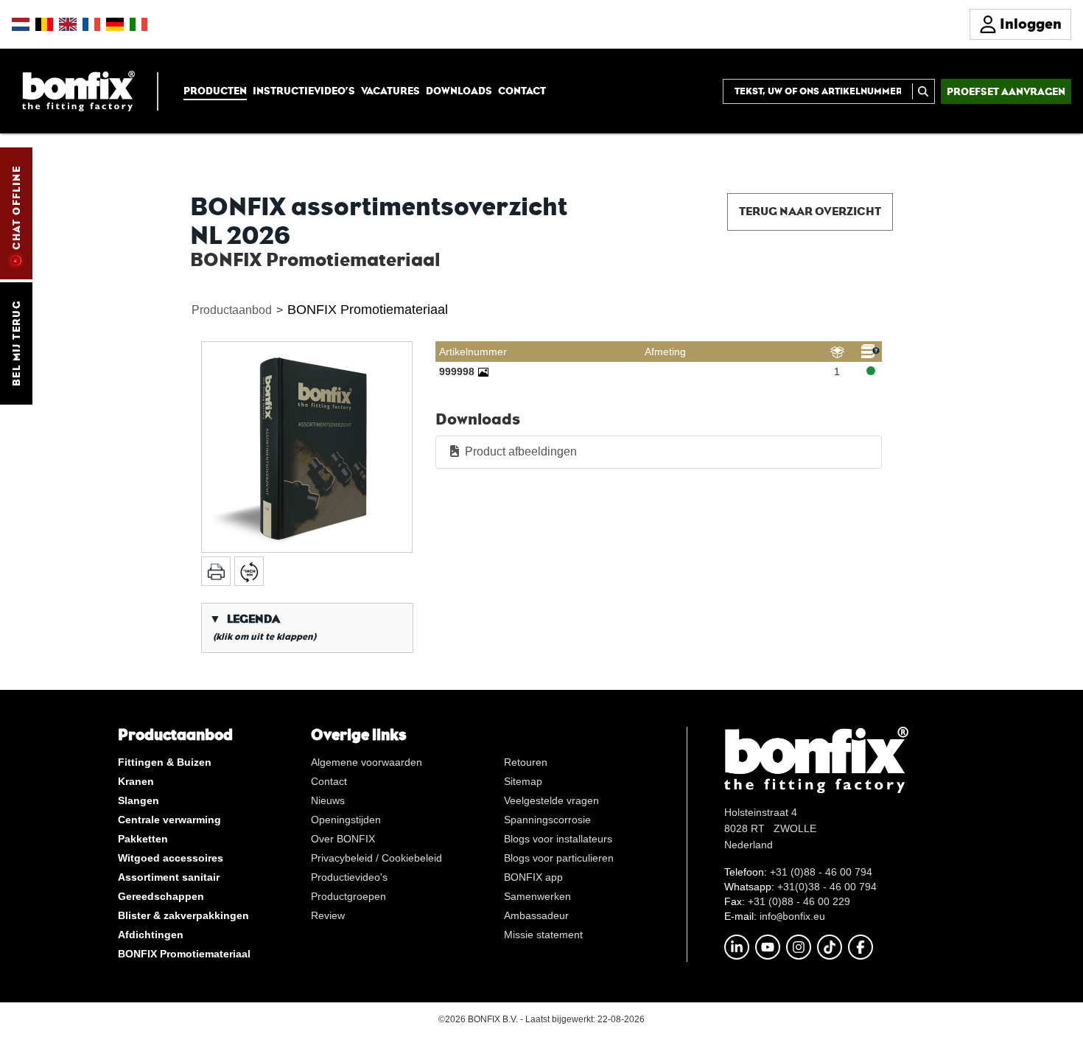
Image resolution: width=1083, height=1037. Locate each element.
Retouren (525, 762)
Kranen (136, 781)
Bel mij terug (16, 343)
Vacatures (390, 91)
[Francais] (91, 24)
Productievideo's (349, 877)
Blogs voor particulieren (559, 858)
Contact (522, 91)
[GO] (923, 91)
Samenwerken (537, 896)
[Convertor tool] (249, 571)
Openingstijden (346, 819)
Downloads (459, 91)
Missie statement (543, 934)
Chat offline (16, 208)
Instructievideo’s (304, 91)
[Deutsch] (115, 24)
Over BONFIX (343, 839)
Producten (215, 91)
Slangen (138, 800)
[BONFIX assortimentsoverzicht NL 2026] (307, 447)
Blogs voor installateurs (558, 839)
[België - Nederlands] (44, 24)
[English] (68, 24)
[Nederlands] (20, 24)
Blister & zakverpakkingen (183, 915)
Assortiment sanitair (169, 877)
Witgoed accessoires (170, 858)
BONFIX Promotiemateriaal (367, 309)
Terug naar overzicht (810, 211)
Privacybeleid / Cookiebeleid (376, 858)
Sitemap (523, 781)
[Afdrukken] (216, 571)
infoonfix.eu (792, 916)
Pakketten (143, 839)
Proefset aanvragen (1006, 91)
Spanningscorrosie (547, 819)
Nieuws (328, 800)
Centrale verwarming (169, 819)
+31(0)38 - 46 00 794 (827, 887)
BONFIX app (533, 877)
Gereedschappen (161, 896)
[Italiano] (138, 24)
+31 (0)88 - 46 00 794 (821, 872)
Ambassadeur (536, 915)
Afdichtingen (150, 934)
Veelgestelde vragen (551, 800)
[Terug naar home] (78, 90)
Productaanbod (232, 310)
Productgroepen (348, 896)
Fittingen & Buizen (164, 762)
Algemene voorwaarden (366, 762)
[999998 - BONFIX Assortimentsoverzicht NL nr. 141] (483, 371)
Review (328, 915)
